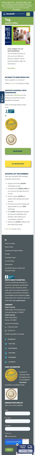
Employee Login (10, 257)
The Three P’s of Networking (15, 50)
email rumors (20, 300)
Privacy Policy (9, 261)
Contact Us (11, 330)
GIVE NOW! (17, 151)
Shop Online (9, 247)
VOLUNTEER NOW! (18, 164)
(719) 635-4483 (12, 327)
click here (13, 83)
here (27, 295)
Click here (17, 95)
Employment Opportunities (14, 250)
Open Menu (28, 14)
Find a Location (10, 243)
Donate (7, 254)
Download (22, 382)
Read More (11, 68)
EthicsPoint (9, 264)
